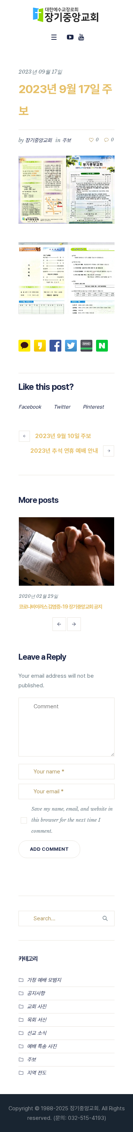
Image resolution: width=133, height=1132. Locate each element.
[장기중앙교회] (66, 14)
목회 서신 (36, 1020)
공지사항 (36, 993)
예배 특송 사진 (42, 1046)
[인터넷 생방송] (70, 37)
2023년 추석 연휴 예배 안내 (64, 450)
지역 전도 (36, 1073)
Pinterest (93, 407)
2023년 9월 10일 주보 (63, 436)
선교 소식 (36, 1033)
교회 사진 (36, 1006)
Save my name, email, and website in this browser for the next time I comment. (72, 820)
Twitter (62, 407)
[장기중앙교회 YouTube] (81, 37)
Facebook (29, 407)
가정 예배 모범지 (44, 980)
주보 (66, 140)
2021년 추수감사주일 (75, 607)
